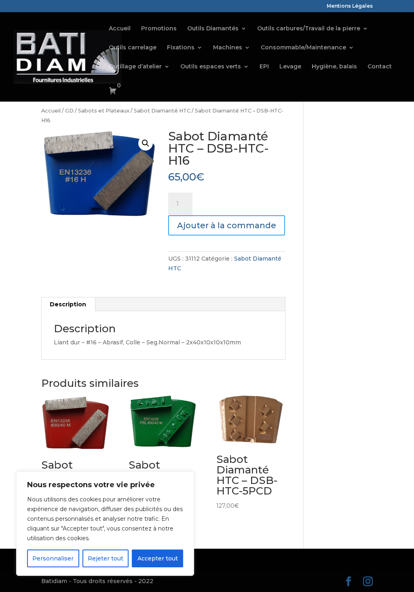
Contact (380, 67)
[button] (145, 143)
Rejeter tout (105, 558)
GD (69, 111)
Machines (227, 48)
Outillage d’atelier (135, 67)
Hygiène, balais (334, 67)
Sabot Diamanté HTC (162, 111)
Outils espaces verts (210, 67)
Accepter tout (157, 558)
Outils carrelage (132, 48)
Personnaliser (53, 558)
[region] (105, 523)
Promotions (159, 28)
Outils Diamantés (213, 28)
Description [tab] (68, 304)
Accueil (120, 28)
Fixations (180, 48)
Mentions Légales (350, 6)
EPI (264, 67)
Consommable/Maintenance (303, 48)
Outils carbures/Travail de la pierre (308, 28)
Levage (290, 67)
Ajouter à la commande (226, 225)
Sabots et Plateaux (103, 111)
